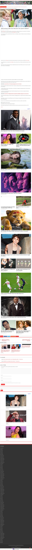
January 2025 (1, 472)
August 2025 (1, 463)
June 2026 (1, 450)
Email (2, 377)
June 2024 (1, 481)
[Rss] (15, 546)
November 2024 (2, 475)
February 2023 (2, 502)
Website (2, 380)
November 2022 (2, 506)
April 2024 (1, 484)
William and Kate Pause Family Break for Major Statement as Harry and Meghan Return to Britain (5, 350)
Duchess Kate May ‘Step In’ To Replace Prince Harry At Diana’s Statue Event (26, 340)
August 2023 (1, 494)
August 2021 (1, 525)
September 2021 (2, 524)
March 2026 (1, 454)
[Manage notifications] (30, 548)
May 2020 (1, 542)
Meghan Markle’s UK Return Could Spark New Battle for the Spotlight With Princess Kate (15, 350)
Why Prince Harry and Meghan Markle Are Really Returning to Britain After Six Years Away (26, 346)
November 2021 (2, 521)
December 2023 (2, 489)
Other (3, 8)
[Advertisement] (16, 48)
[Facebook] (16, 546)
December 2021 (2, 520)
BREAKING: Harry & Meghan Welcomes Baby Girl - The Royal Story (11, 361)
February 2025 (2, 471)
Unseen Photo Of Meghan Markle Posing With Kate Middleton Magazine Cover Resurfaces (16, 93)
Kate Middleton (14, 32)
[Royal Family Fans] (16, 3)
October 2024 (2, 476)
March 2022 (1, 516)
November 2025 (2, 459)
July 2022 (1, 511)
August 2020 (1, 538)
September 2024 (2, 477)
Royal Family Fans (14, 545)
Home (1, 8)
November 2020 (2, 534)
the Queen (3, 31)
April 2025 (1, 468)
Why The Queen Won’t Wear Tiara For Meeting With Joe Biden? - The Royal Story (13, 359)
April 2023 (1, 499)
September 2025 (2, 462)
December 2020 (2, 533)
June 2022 (1, 512)
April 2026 (1, 453)
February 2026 (2, 455)
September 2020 (2, 537)
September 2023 (2, 493)
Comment (2, 367)
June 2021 (1, 528)
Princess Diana (27, 60)
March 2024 (1, 485)
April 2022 (1, 515)
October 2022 (2, 507)
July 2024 (1, 480)
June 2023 (1, 497)
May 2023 (1, 498)
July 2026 (1, 449)
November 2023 (2, 490)
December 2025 (2, 458)
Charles (7, 60)
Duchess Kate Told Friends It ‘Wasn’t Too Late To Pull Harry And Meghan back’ (6, 340)
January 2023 (1, 503)
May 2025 (1, 467)
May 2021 (1, 529)
